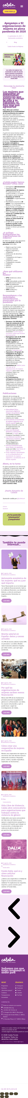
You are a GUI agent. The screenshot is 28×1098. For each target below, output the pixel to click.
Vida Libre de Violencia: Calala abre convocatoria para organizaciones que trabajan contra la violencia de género (13, 810)
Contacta (5, 1002)
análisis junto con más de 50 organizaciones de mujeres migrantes (15, 368)
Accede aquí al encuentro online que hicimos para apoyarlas (15, 333)
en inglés (15, 433)
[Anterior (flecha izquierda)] (2, 1096)
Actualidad (5, 1079)
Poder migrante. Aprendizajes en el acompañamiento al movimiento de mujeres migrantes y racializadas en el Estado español (15, 456)
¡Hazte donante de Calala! (14, 491)
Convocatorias (7, 802)
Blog (15, 42)
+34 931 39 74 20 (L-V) (9, 1089)
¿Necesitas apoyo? (8, 1064)
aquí (14, 87)
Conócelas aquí (17, 350)
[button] (22, 6)
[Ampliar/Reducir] (2, 1093)
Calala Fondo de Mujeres (15, 46)
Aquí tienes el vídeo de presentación (15, 450)
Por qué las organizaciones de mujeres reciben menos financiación (12, 691)
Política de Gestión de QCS (9, 1030)
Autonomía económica (15, 38)
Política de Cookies (7, 1028)
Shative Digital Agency (18, 1041)
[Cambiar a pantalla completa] (7, 1093)
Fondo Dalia (6, 867)
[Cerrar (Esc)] (16, 1093)
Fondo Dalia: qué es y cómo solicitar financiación (11, 873)
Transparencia (6, 1074)
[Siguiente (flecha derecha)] (7, 1096)
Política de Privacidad (19, 1028)
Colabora (4, 1069)
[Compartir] (11, 1093)
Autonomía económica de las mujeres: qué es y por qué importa (13, 580)
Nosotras (4, 1059)
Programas (5, 1054)
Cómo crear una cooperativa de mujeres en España (12, 748)
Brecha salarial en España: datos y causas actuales (12, 636)
